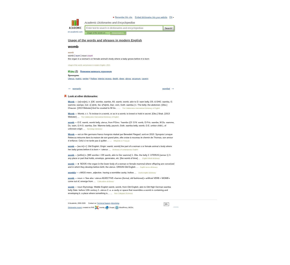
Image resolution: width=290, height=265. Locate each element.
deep (121, 78)
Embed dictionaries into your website (151, 17)
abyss (128, 78)
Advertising (115, 203)
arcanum (136, 78)
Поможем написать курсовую (96, 71)
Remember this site (123, 17)
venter (86, 78)
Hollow (93, 78)
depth (115, 78)
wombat (166, 88)
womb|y (72, 172)
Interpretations (118, 33)
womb (71, 122)
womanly (76, 88)
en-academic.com (75, 32)
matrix (78, 78)
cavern (145, 78)
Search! (168, 28)
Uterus (71, 78)
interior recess (104, 78)
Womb (71, 101)
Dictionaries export (75, 207)
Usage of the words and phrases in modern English (97, 33)
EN (170, 17)
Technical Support (103, 203)
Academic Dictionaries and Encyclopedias (110, 22)
